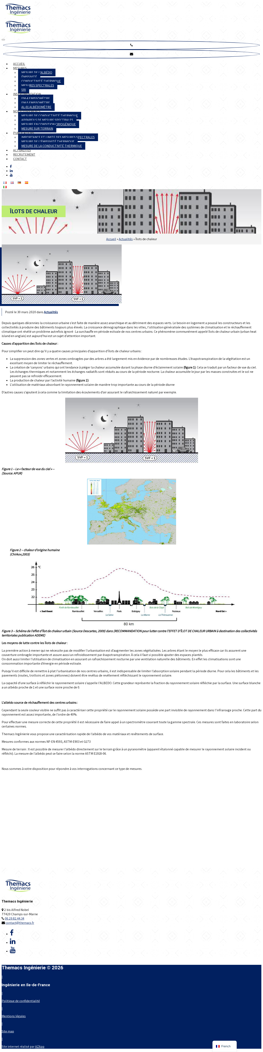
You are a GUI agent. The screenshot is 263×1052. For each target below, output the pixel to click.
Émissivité (29, 77)
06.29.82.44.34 (14, 918)
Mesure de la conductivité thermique (51, 146)
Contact (20, 159)
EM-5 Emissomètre (35, 103)
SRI (23, 90)
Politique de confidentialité (21, 1001)
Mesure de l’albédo (36, 72)
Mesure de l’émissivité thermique (47, 141)
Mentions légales (14, 1016)
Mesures (20, 68)
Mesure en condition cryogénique (48, 124)
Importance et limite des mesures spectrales (58, 137)
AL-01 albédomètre (36, 107)
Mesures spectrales (37, 85)
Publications (23, 133)
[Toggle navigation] (3, 39)
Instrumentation (27, 94)
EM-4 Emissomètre (35, 98)
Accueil (19, 64)
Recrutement (24, 154)
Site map (8, 1031)
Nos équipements (26, 111)
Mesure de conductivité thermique (49, 116)
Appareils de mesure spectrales (47, 120)
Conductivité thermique (41, 81)
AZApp (39, 1046)
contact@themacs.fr (20, 923)
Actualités (22, 150)
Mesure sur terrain (37, 128)
